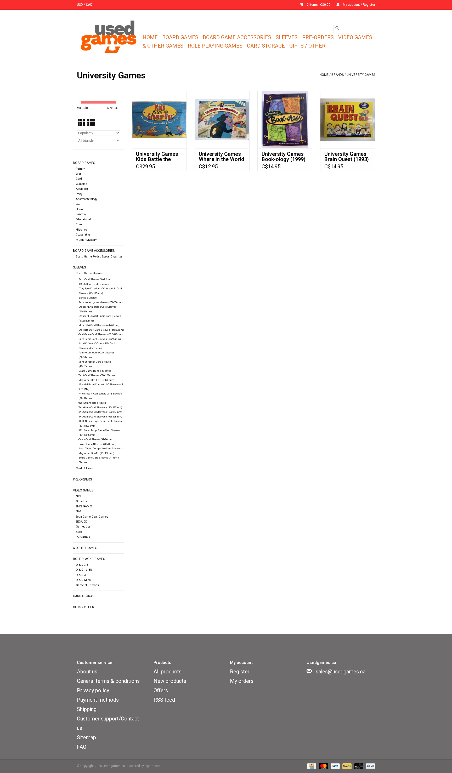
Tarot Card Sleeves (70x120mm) (96, 375)
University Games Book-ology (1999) (284, 156)
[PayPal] (346, 766)
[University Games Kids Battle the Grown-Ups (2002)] (159, 119)
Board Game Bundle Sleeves (94, 370)
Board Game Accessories (237, 37)
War (78, 173)
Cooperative (83, 234)
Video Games (355, 37)
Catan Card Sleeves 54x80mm (95, 439)
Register (240, 671)
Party (79, 194)
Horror (80, 209)
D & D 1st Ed (84, 569)
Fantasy (81, 214)
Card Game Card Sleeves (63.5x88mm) (100, 334)
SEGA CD (81, 521)
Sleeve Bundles (87, 297)
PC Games (83, 537)
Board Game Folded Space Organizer (99, 256)
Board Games (180, 37)
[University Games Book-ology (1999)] (284, 119)
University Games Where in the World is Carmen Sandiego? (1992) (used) (221, 156)
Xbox (79, 532)
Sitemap (86, 737)
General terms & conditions (108, 681)
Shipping (87, 709)
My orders (241, 681)
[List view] (91, 123)
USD (80, 5)
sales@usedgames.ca (340, 671)
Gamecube (83, 526)
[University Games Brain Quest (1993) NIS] (347, 119)
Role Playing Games (215, 46)
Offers (161, 690)
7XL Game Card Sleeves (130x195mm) (100, 407)
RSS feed (164, 700)
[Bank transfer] (369, 766)
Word (79, 204)
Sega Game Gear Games (92, 516)
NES (78, 496)
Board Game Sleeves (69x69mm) (97, 444)
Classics (81, 184)
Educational (83, 219)
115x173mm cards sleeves (93, 284)
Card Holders (84, 468)
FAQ (81, 747)
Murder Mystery (86, 240)
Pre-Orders (318, 37)
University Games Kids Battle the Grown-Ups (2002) (157, 156)
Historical (82, 229)
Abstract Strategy (86, 199)
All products (168, 671)
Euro (79, 224)
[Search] (337, 28)
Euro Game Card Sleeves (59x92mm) (99, 338)
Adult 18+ (82, 189)
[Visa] (335, 766)
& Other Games (163, 46)
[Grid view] (82, 123)
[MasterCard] (323, 766)
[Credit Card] (311, 766)
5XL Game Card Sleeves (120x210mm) (100, 411)
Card (79, 178)
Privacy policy (93, 690)
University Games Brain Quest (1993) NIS (346, 156)
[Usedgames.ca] (109, 37)
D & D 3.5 (82, 564)
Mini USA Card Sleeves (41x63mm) (99, 325)
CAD (89, 5)
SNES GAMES (84, 506)
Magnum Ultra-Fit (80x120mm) (96, 380)
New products (170, 681)
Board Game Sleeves (89, 273)
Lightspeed (153, 766)
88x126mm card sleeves (92, 402)
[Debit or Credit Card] (358, 766)
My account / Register (358, 5)
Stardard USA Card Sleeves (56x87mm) (101, 329)
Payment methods (98, 700)
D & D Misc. (84, 580)
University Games (361, 75)
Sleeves (287, 37)
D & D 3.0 (82, 575)
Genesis (81, 501)
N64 (78, 511)
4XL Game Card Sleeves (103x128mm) (100, 416)
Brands (337, 75)
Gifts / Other (307, 46)
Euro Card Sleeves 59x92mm (94, 279)
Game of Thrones (87, 585)
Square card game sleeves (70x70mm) (100, 302)
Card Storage (266, 46)
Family (80, 168)
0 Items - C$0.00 (318, 5)
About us (87, 671)
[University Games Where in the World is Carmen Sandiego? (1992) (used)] (222, 119)
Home (150, 37)
